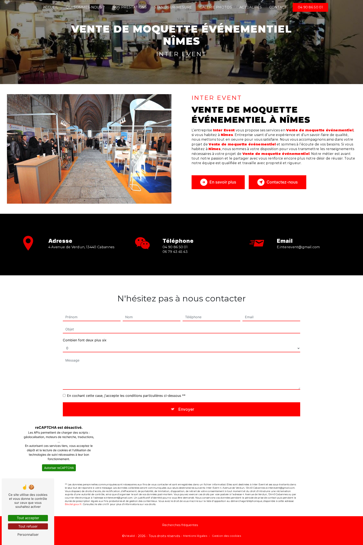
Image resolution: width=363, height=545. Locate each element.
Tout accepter (28, 518)
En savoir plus (222, 182)
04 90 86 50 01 (310, 7)
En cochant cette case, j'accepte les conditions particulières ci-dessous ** (126, 395)
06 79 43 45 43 (175, 252)
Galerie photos (216, 7)
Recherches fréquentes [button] (180, 525)
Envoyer (186, 409)
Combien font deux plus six (85, 340)
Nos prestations (129, 7)
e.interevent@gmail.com (298, 247)
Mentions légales (195, 535)
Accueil (50, 7)
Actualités (250, 7)
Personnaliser (28, 534)
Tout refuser (28, 526)
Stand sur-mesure (173, 7)
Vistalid (130, 535)
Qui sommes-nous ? (85, 7)
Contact (278, 7)
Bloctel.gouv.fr (73, 504)
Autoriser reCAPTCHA (59, 468)
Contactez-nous (282, 182)
